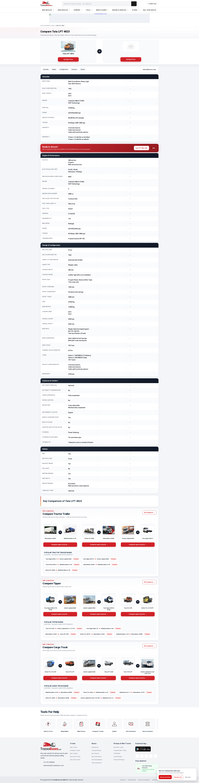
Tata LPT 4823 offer (141, 148)
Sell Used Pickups (119, 759)
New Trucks (73, 747)
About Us (123, 780)
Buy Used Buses (96, 756)
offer (153, 148)
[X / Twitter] (137, 756)
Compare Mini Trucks (120, 750)
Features (74, 69)
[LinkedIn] (155, 756)
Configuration (63, 69)
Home (42, 25)
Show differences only (149, 69)
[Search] (134, 3)
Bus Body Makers (97, 759)
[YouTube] (146, 756)
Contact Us (155, 780)
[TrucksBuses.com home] (46, 3)
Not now (188, 777)
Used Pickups (118, 756)
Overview (46, 69)
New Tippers (74, 753)
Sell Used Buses (97, 763)
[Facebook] (142, 756)
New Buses (95, 747)
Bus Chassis (95, 753)
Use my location (165, 777)
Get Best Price (68, 59)
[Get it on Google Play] (143, 749)
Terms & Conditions (144, 780)
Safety (83, 69)
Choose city (178, 777)
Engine (54, 69)
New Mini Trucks (119, 747)
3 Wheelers (117, 753)
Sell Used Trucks (75, 759)
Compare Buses (96, 750)
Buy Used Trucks (75, 756)
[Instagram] (151, 756)
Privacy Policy (132, 780)
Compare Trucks (49, 25)
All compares (149, 512)
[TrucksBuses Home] (50, 746)
